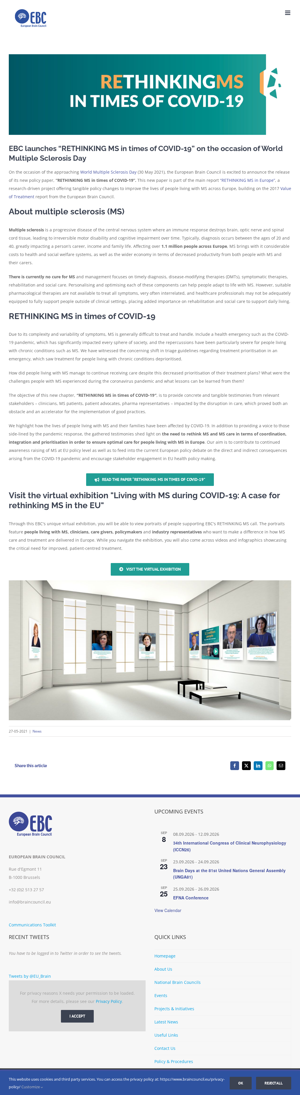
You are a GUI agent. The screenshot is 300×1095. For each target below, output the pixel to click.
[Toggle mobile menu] (288, 13)
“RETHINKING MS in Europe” (247, 180)
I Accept (77, 1016)
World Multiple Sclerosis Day (108, 172)
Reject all (274, 1083)
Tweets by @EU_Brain (30, 976)
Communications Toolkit (32, 925)
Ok (240, 1083)
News (37, 731)
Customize (31, 1086)
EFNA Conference (191, 898)
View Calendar (167, 910)
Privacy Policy (109, 1001)
